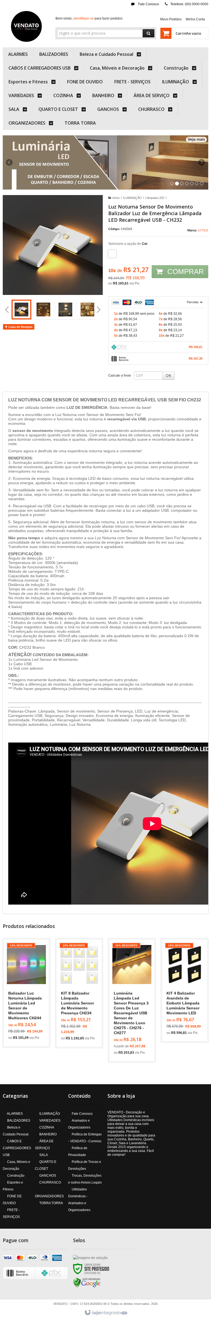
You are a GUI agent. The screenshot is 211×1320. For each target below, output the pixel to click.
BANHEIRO (48, 1134)
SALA (43, 1155)
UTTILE (203, 230)
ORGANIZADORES (49, 1196)
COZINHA (46, 1127)
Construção (15, 1175)
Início (116, 197)
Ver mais (29, 1017)
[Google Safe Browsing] (87, 1282)
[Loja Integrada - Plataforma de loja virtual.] (105, 1313)
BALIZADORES (18, 1120)
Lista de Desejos (20, 326)
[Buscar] (148, 33)
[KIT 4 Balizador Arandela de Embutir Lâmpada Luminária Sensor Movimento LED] (184, 990)
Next (202, 160)
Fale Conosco (148, 4)
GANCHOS (47, 1175)
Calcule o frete (119, 375)
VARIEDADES (49, 1120)
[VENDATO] (26, 26)
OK (168, 375)
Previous (9, 162)
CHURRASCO (50, 1182)
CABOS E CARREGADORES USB (17, 1148)
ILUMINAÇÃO (132, 197)
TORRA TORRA (51, 1203)
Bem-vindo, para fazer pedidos (89, 18)
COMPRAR (184, 271)
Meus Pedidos (171, 19)
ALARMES (15, 1114)
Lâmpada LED (154, 197)
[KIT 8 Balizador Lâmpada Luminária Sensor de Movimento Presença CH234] (79, 993)
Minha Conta (195, 19)
